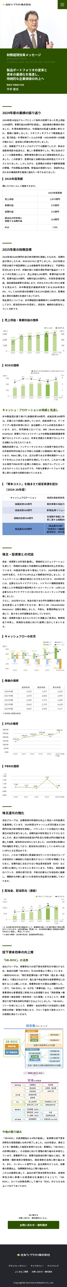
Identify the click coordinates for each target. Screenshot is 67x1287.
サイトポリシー (37, 1265)
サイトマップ (53, 1265)
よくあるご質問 (21, 1271)
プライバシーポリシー (17, 1265)
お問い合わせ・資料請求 (33, 1225)
